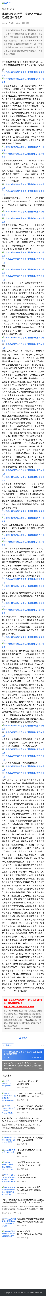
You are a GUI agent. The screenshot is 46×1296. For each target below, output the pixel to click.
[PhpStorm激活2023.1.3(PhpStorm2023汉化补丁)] (9, 1234)
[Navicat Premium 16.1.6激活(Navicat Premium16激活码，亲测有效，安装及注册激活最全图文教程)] (9, 1109)
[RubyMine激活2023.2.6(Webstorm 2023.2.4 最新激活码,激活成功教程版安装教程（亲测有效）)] (9, 1178)
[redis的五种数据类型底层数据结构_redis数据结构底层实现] (9, 1222)
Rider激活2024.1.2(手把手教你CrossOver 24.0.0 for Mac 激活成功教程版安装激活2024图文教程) (22, 1120)
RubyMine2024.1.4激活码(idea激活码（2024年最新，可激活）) (30, 1189)
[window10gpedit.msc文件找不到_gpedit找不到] (9, 1140)
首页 (3, 9)
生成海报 (8, 1045)
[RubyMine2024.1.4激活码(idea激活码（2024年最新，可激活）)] (9, 1190)
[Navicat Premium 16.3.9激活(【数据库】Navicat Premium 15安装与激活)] (9, 1096)
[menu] (42, 3)
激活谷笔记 (25, 23)
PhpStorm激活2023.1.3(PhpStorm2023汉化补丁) (30, 1233)
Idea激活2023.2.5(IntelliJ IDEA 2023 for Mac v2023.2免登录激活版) (30, 1164)
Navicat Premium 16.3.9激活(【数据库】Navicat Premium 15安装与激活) (30, 1095)
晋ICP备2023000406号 (34, 1293)
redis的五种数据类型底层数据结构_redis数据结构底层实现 (30, 1220)
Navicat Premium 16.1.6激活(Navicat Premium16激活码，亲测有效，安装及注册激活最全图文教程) (30, 1107)
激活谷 (18, 1293)
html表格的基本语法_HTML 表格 (29, 1151)
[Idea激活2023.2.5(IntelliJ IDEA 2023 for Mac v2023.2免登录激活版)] (9, 1165)
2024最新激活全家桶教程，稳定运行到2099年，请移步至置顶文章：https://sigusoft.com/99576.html (23, 1003)
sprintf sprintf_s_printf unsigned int (27, 1082)
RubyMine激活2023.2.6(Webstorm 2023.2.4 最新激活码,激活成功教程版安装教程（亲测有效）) (30, 1176)
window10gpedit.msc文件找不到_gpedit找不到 (30, 1139)
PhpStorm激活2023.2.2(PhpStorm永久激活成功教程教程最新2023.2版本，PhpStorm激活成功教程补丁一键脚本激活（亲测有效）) (23, 1201)
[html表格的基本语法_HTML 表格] (9, 1153)
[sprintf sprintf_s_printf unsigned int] (9, 1084)
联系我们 (29, 1020)
